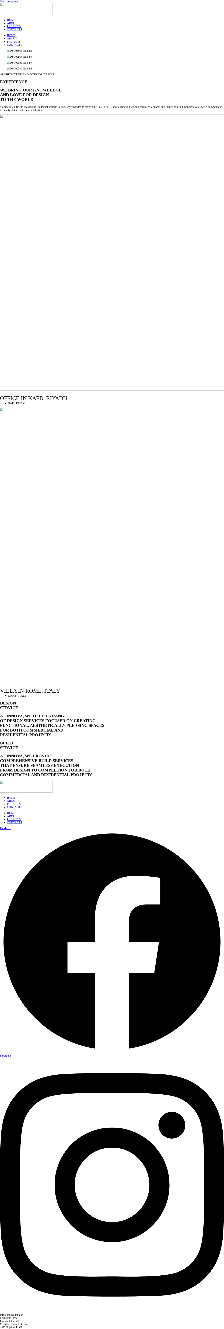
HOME (11, 20)
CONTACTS (14, 29)
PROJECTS (14, 26)
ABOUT (12, 23)
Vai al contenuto (9, 1)
